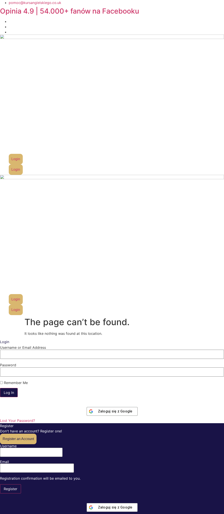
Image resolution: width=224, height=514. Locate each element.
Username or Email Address (23, 347)
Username (8, 446)
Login (15, 159)
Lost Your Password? (17, 420)
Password (8, 365)
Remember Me (15, 382)
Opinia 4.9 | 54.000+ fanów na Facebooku (69, 11)
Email (4, 462)
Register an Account (18, 439)
